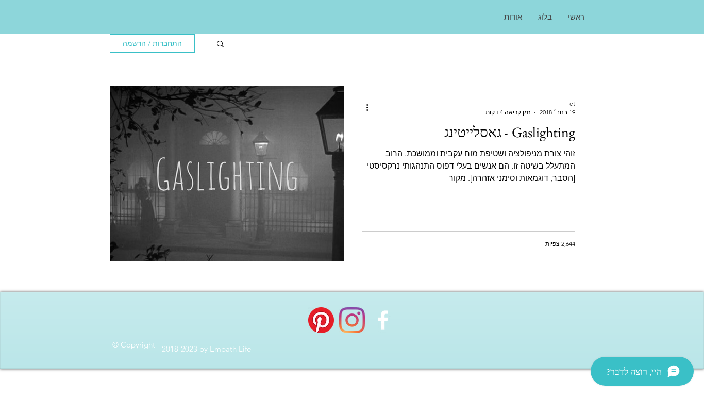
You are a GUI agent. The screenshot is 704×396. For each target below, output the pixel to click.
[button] (220, 44)
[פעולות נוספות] (363, 107)
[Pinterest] (321, 320)
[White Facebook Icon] (383, 320)
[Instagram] (352, 320)
